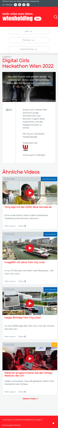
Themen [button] (27, 40)
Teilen (21, 226)
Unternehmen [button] (27, 49)
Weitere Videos (29, 398)
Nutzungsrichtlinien (11, 425)
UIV (54, 345)
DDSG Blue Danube (49, 179)
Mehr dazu (9, 226)
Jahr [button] (27, 31)
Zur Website (7, 5)
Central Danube (50, 234)
